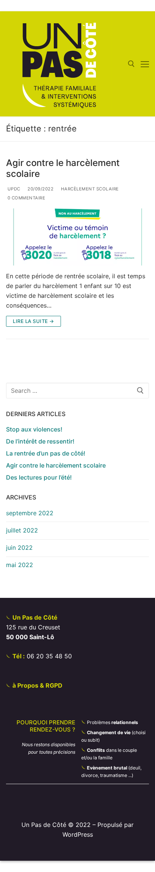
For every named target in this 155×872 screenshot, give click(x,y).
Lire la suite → (33, 321)
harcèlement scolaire (89, 189)
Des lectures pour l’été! (39, 477)
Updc (13, 189)
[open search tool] (131, 63)
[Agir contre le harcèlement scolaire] (77, 237)
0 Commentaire (25, 198)
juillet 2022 (22, 530)
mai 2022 (19, 565)
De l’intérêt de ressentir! (40, 441)
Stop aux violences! (34, 429)
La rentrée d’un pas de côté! (45, 453)
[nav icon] (145, 64)
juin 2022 (19, 547)
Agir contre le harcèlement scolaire (63, 168)
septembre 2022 (29, 513)
